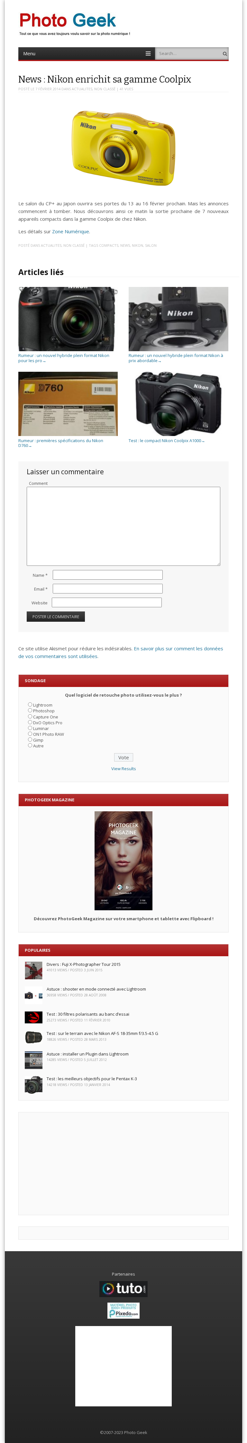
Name (40, 575)
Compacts (108, 245)
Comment (38, 483)
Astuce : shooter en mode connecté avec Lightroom (96, 989)
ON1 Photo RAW (48, 734)
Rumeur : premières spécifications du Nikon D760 (60, 443)
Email (41, 589)
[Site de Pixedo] (123, 1317)
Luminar (41, 728)
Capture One (45, 717)
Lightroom (42, 705)
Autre (38, 746)
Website (40, 603)
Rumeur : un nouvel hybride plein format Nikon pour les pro (63, 357)
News (125, 245)
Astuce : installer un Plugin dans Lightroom (88, 1054)
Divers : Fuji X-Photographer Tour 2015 (84, 964)
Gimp (38, 740)
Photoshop (44, 711)
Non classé (104, 88)
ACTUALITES (82, 88)
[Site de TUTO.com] (123, 1295)
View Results (123, 768)
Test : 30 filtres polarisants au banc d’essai (88, 1014)
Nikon (137, 245)
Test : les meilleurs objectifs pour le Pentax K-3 (92, 1079)
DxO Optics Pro (47, 723)
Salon (151, 245)
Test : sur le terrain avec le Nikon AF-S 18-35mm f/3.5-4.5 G (102, 1033)
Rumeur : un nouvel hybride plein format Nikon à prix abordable (176, 357)
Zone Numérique (70, 231)
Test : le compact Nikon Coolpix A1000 (167, 440)
